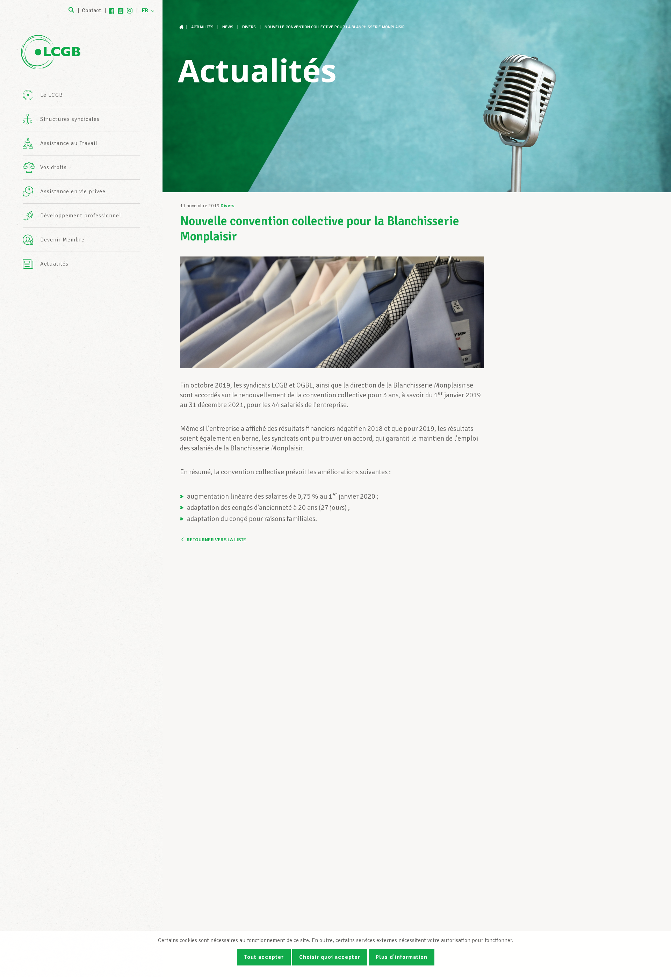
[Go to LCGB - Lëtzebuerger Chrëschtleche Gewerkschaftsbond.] (182, 27)
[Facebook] (111, 10)
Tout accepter (264, 957)
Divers (228, 206)
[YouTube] (120, 10)
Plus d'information (401, 957)
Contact (91, 10)
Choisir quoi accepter (329, 957)
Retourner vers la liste (216, 540)
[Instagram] (129, 10)
